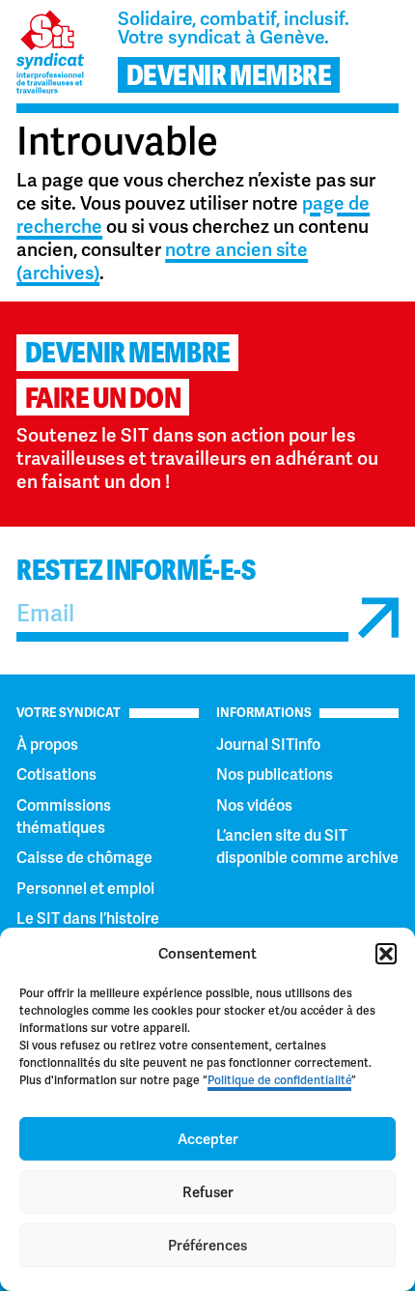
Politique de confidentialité (279, 1080)
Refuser (208, 1192)
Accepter (208, 1139)
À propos (47, 744)
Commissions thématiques (63, 816)
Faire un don (103, 398)
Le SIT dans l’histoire (87, 918)
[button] (386, 953)
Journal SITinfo (268, 744)
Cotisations (56, 774)
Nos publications (274, 774)
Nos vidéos (254, 805)
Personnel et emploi (85, 888)
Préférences (207, 1245)
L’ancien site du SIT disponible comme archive (307, 846)
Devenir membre (128, 353)
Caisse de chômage (84, 857)
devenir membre (229, 76)
